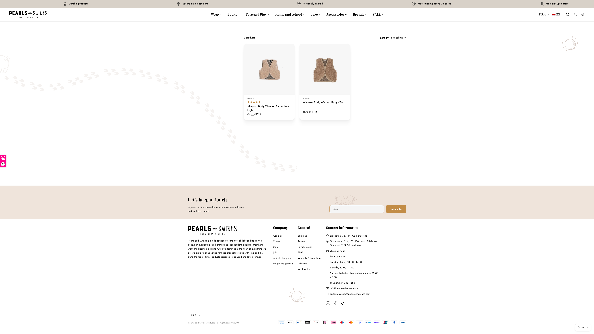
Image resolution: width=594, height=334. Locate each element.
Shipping (302, 236)
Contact (277, 241)
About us (277, 236)
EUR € (542, 15)
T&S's (300, 252)
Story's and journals (283, 263)
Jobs (275, 252)
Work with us (304, 269)
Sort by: (385, 38)
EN (558, 15)
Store (275, 247)
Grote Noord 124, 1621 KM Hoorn (348, 241)
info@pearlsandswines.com (344, 288)
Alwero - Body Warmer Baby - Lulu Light (268, 108)
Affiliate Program (282, 258)
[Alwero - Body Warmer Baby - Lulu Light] (269, 69)
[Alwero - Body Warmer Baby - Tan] (324, 69)
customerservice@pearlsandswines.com (350, 294)
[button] (254, 102)
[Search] (568, 14)
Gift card (302, 263)
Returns (301, 241)
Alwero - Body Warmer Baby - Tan (323, 102)
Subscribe (396, 209)
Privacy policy (305, 247)
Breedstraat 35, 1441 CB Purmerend (348, 236)
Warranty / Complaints (309, 258)
